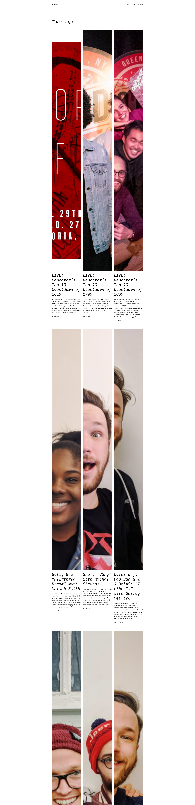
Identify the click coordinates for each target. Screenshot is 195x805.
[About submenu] (129, 4)
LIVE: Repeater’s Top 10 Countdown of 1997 (97, 284)
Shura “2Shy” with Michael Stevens (97, 579)
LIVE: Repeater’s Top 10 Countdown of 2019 (66, 284)
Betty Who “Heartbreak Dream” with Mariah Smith (66, 581)
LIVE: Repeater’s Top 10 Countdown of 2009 (128, 284)
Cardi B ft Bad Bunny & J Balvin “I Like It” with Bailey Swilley (127, 586)
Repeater (55, 4)
